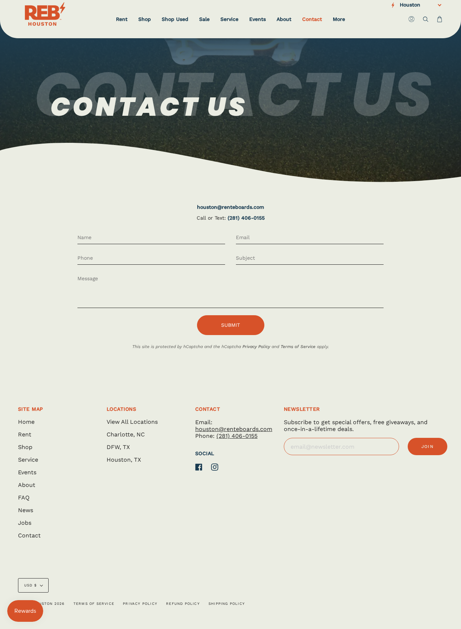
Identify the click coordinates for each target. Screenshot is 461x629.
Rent (24, 434)
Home (26, 421)
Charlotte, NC (126, 434)
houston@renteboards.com (230, 207)
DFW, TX (118, 447)
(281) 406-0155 (246, 218)
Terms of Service (298, 346)
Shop (25, 447)
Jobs (24, 522)
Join (427, 446)
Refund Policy (183, 604)
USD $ (30, 585)
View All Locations (132, 421)
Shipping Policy (227, 604)
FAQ (24, 497)
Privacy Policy (256, 346)
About (26, 484)
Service (28, 459)
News (25, 510)
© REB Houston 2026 (41, 604)
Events (27, 472)
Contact (29, 535)
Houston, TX (124, 459)
